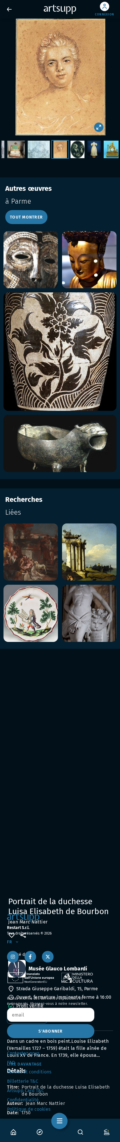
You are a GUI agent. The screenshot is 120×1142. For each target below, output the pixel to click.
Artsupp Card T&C (25, 1090)
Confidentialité (23, 1100)
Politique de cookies (28, 1109)
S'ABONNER (50, 1031)
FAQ (11, 1062)
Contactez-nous (23, 1053)
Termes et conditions (29, 1072)
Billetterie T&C (22, 1081)
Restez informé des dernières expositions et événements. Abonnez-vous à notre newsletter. (47, 1001)
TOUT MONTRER (26, 217)
